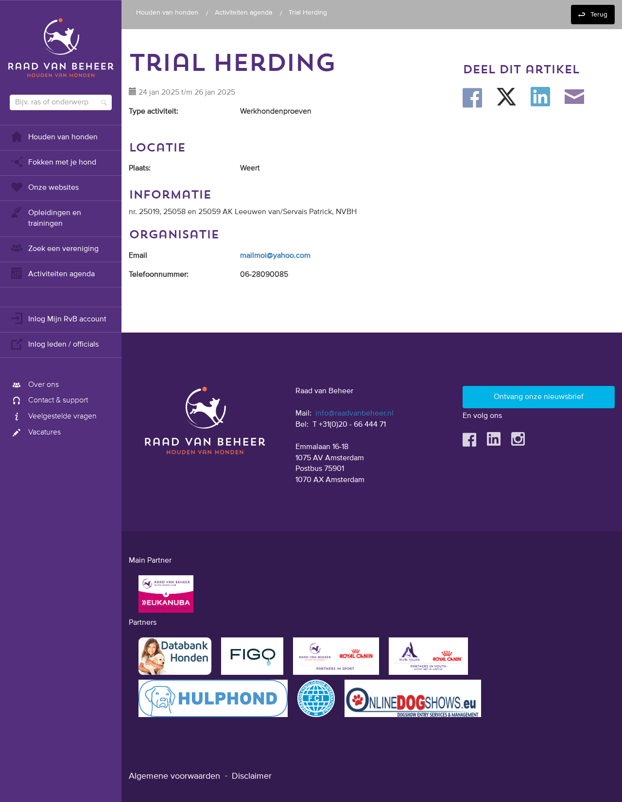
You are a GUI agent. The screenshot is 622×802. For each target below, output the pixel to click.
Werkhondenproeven (275, 112)
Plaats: (140, 168)
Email (138, 256)
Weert (249, 168)
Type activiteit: (153, 112)
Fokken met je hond (62, 163)
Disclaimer (252, 776)
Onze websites (53, 188)
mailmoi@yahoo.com (275, 256)
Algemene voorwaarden (174, 776)
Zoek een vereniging (63, 249)
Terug (598, 14)
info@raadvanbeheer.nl (354, 414)
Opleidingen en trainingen (54, 218)
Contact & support (58, 400)
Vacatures (44, 432)
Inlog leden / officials (63, 345)
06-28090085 (264, 275)
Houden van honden (63, 137)
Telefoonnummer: (159, 275)
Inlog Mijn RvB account (67, 319)
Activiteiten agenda (61, 274)
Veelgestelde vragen (62, 416)
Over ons (43, 385)
